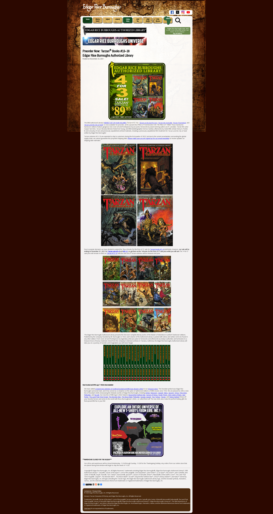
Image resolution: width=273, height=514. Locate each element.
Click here (87, 508)
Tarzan (163, 397)
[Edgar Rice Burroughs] (102, 11)
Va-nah (96, 395)
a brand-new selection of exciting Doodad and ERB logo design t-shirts (119, 389)
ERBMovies (158, 20)
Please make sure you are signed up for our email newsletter (148, 138)
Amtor (148, 393)
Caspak (160, 393)
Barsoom (154, 393)
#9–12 (125, 251)
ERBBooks (148, 20)
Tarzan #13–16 (112, 253)
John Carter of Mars (175, 395)
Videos (108, 19)
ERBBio (137, 20)
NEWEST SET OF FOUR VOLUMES (115, 123)
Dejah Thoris (162, 395)
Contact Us (87, 491)
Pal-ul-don (183, 393)
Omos (177, 393)
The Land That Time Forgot (98, 397)
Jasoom (171, 393)
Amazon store (153, 389)
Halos (166, 393)
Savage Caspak (145, 397)
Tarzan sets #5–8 (114, 251)
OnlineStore (128, 20)
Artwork (117, 19)
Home (87, 19)
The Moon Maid (127, 397)
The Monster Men (115, 397)
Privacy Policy (97, 491)
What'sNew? (98, 20)
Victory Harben (174, 397)
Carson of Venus (152, 395)
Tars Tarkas (156, 397)
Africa (168, 18)
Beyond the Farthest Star (137, 395)
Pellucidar (87, 395)
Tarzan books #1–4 (157, 249)
